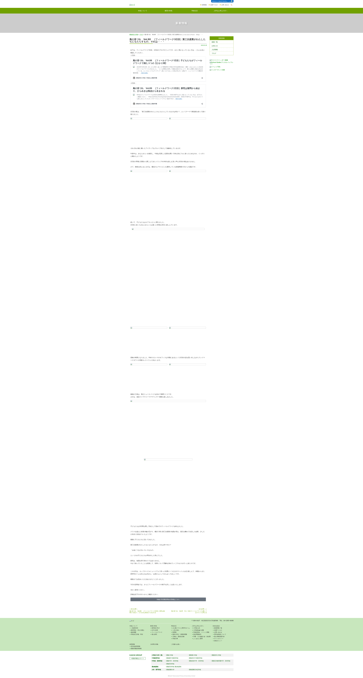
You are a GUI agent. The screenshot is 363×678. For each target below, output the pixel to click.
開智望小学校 (193, 655)
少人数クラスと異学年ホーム (181, 628)
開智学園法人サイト (138, 658)
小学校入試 (196, 628)
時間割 (174, 632)
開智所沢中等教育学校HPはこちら (221, 1)
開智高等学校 (170, 664)
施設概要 (133, 632)
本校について (142, 11)
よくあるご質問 (198, 638)
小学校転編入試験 (198, 630)
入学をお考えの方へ (220, 11)
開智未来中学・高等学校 (196, 661)
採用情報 (204, 5)
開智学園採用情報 (136, 648)
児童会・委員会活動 (178, 636)
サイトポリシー (218, 638)
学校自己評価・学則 (137, 634)
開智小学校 (169, 655)
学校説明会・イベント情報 (201, 632)
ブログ (214, 53)
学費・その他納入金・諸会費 (202, 636)
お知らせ (215, 46)
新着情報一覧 (218, 628)
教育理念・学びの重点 (137, 630)
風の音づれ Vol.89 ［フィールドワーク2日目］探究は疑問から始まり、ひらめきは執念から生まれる (147, 611)
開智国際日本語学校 (195, 669)
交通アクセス (214, 5)
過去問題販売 (197, 634)
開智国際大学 (170, 669)
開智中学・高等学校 (172, 661)
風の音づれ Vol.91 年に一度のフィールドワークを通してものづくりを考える (189, 611)
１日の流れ (176, 630)
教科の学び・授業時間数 (180, 634)
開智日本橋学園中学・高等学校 (221, 661)
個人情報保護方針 (219, 636)
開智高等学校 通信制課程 (173, 666)
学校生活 (195, 11)
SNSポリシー (218, 641)
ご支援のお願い (175, 644)
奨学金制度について (220, 634)
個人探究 (154, 634)
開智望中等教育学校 (172, 658)
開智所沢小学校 (134, 34)
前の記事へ (134, 609)
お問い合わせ (225, 5)
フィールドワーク (157, 632)
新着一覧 (215, 42)
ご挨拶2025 (134, 628)
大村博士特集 (154, 644)
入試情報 (215, 49)
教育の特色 (168, 11)
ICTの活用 (155, 630)
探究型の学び (156, 628)
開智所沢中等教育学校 (195, 658)
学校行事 (175, 638)
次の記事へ (202, 609)
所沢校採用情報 (135, 646)
